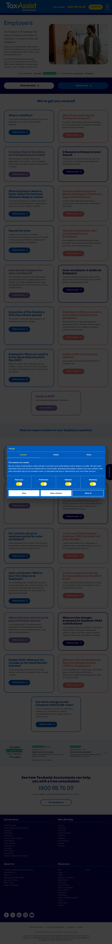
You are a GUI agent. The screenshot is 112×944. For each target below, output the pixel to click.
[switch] (44, 484)
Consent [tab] (23, 455)
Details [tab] (56, 455)
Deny (24, 493)
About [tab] (88, 455)
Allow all (88, 493)
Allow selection (56, 493)
